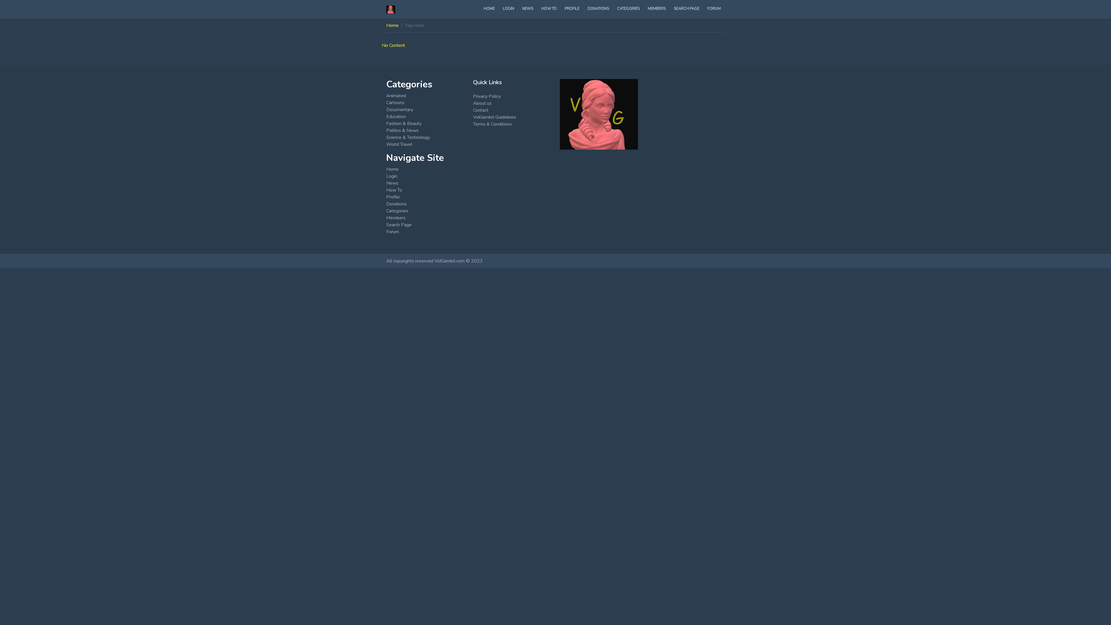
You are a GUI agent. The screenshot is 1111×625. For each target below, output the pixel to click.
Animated (396, 96)
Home (489, 8)
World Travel (399, 144)
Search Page (686, 8)
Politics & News (402, 130)
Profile (572, 8)
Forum (714, 8)
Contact (480, 110)
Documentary (399, 109)
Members (657, 8)
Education (396, 116)
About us (482, 103)
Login (508, 8)
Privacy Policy (487, 96)
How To (549, 8)
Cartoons (395, 103)
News (527, 8)
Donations (598, 8)
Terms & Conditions (492, 124)
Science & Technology (408, 137)
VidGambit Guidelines (494, 117)
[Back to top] (18, 591)
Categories (628, 8)
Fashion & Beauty (404, 123)
